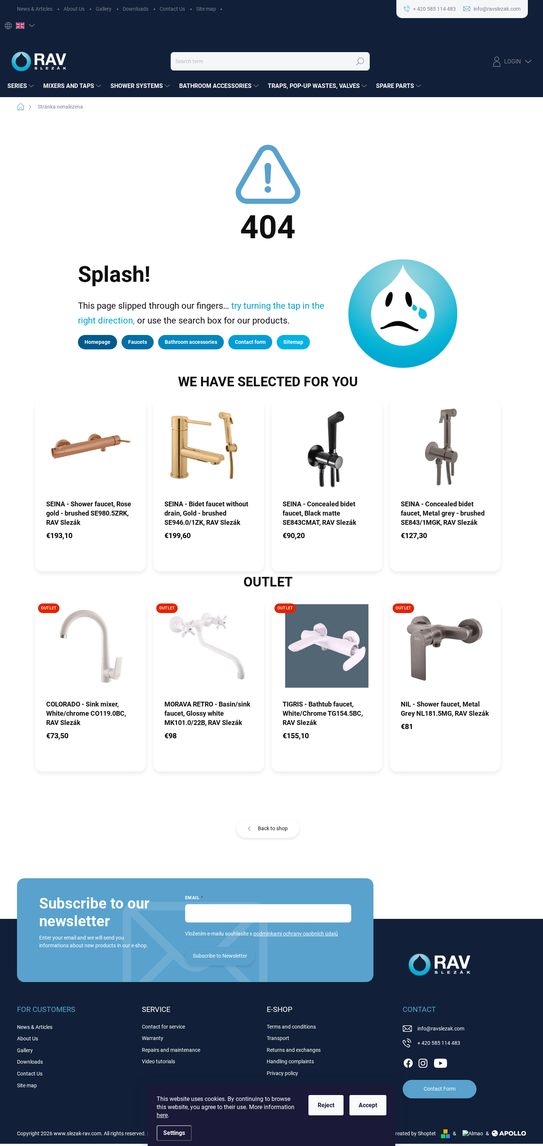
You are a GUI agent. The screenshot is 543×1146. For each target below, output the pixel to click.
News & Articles (34, 9)
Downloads (135, 9)
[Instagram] (422, 1061)
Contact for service (163, 1027)
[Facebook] (408, 1061)
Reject (326, 1105)
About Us (74, 9)
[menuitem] (21, 86)
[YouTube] (440, 1061)
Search (360, 61)
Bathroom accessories (191, 342)
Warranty (152, 1038)
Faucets (137, 342)
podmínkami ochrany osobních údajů (295, 934)
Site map (206, 9)
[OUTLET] (90, 650)
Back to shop (273, 828)
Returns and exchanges (294, 1050)
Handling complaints (290, 1061)
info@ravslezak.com (440, 1029)
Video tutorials (158, 1061)
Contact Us (172, 9)
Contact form (250, 342)
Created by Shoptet (414, 1133)
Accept (368, 1105)
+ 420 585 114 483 (438, 1043)
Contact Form (439, 1089)
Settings (174, 1132)
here (162, 1115)
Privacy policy (282, 1073)
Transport (278, 1038)
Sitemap (293, 342)
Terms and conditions (291, 1027)
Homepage (97, 342)
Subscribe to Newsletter (220, 956)
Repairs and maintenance (171, 1050)
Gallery (104, 9)
